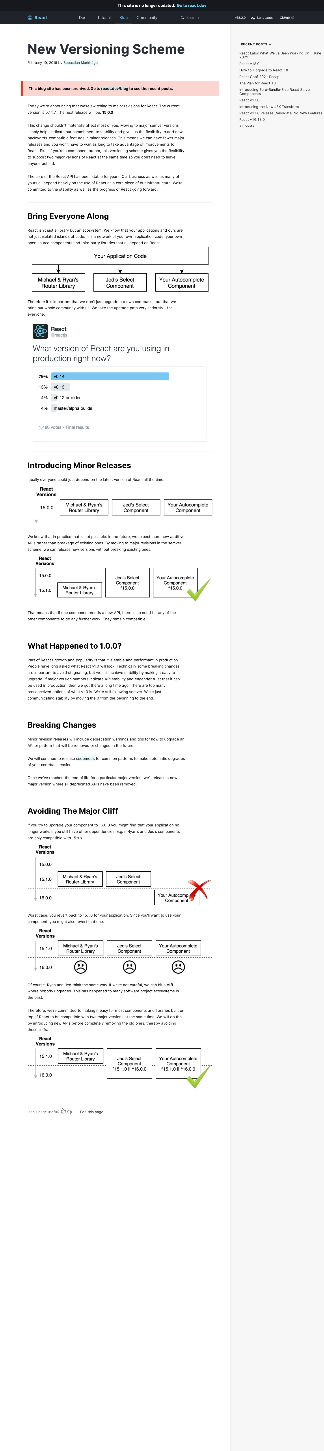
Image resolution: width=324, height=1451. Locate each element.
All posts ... (248, 126)
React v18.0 (249, 64)
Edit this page (91, 1112)
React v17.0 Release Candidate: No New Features (280, 113)
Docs (83, 17)
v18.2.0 (240, 17)
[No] (69, 1111)
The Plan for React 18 (257, 83)
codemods (85, 758)
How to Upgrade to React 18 (263, 70)
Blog (123, 17)
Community (147, 17)
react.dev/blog (114, 88)
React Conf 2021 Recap (259, 77)
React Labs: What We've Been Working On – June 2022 (280, 55)
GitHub (285, 17)
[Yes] (63, 1111)
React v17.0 (249, 100)
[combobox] (206, 18)
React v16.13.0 (252, 119)
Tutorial (104, 17)
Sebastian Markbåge (80, 62)
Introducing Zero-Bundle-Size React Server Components (275, 91)
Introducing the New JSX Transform (269, 107)
